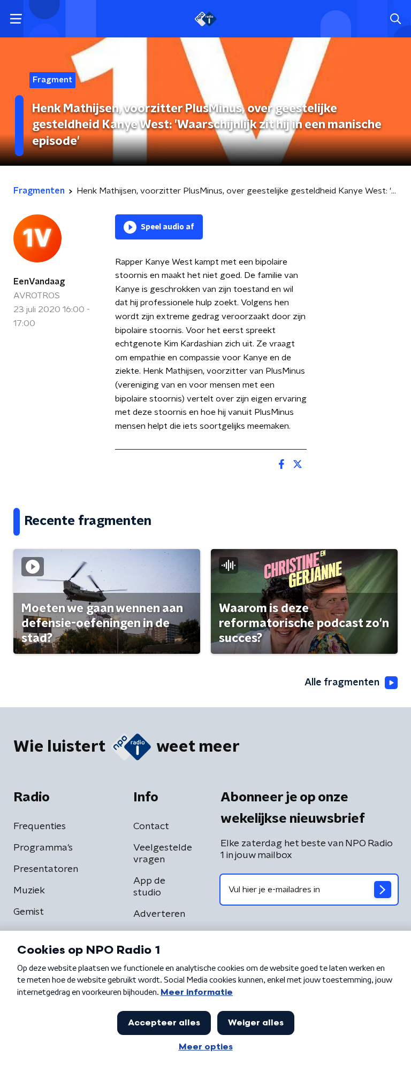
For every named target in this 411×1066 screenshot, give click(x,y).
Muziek (29, 890)
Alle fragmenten (342, 683)
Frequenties (39, 826)
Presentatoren (45, 869)
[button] (15, 19)
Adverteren (159, 914)
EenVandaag (39, 281)
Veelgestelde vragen (162, 853)
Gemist (28, 912)
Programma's (43, 848)
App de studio (149, 887)
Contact (151, 826)
